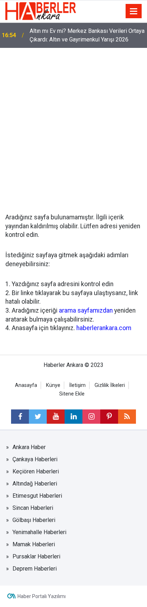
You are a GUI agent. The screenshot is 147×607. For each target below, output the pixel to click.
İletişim (77, 385)
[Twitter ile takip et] (38, 416)
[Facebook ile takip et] (20, 416)
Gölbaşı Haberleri (33, 520)
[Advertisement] (73, 125)
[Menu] (133, 11)
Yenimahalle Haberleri (39, 532)
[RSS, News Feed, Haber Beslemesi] (127, 416)
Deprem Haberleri (34, 568)
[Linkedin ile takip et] (73, 416)
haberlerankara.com (103, 328)
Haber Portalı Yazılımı (41, 596)
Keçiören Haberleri (35, 471)
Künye (53, 385)
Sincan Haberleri (32, 507)
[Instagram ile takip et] (91, 416)
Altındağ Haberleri (34, 483)
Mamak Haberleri (33, 544)
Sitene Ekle (72, 394)
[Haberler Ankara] (40, 10)
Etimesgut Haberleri (37, 495)
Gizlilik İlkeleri (110, 385)
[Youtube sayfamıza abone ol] (56, 416)
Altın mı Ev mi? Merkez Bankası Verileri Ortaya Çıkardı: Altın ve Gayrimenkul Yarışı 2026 (87, 35)
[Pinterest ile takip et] (109, 416)
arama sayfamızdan (86, 310)
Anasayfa (26, 385)
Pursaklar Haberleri (36, 556)
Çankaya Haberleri (34, 459)
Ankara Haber (29, 447)
